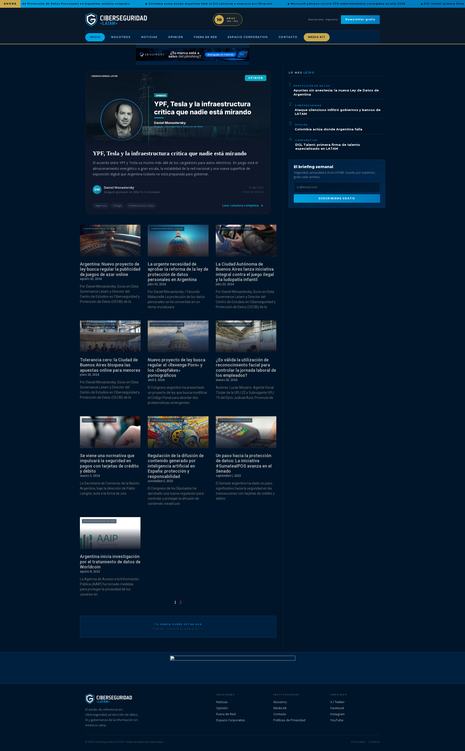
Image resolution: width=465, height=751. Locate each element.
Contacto (288, 37)
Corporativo (306, 140)
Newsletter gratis (360, 19)
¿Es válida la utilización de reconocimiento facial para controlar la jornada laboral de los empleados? (246, 367)
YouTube (336, 720)
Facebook (337, 708)
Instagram (337, 714)
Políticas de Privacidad (289, 720)
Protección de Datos (312, 85)
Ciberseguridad (308, 105)
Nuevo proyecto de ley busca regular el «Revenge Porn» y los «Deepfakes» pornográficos (176, 367)
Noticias (149, 37)
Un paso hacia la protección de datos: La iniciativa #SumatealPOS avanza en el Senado (244, 463)
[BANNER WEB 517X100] (232, 668)
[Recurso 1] (192, 54)
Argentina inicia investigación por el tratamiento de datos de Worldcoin (110, 561)
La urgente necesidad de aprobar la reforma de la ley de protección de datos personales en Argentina (178, 271)
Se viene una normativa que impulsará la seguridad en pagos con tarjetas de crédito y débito (109, 463)
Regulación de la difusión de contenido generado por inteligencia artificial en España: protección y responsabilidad (176, 466)
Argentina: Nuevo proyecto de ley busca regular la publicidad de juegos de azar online (110, 269)
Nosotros (120, 37)
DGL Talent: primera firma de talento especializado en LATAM (327, 147)
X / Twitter (337, 702)
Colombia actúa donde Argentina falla (328, 129)
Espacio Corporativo (248, 37)
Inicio (95, 37)
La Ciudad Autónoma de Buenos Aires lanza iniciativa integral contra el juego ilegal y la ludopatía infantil (245, 271)
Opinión (175, 37)
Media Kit (317, 37)
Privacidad (358, 742)
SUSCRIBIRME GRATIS (336, 198)
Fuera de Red (205, 37)
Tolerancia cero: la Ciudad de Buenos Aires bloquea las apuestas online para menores (110, 365)
